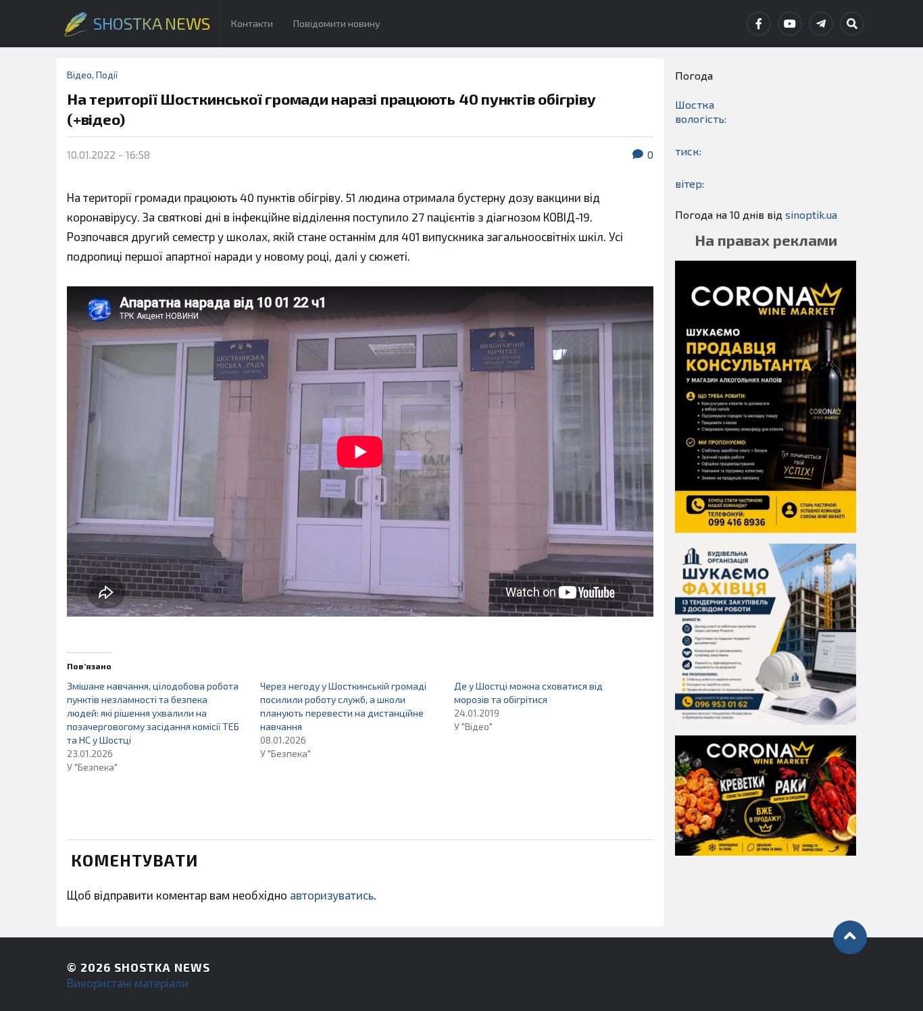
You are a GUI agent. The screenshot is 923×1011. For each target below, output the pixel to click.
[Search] (852, 23)
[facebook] (759, 23)
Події (107, 74)
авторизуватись (332, 895)
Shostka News (162, 967)
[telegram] (821, 23)
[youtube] (790, 23)
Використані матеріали (128, 982)
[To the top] (850, 937)
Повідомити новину (336, 23)
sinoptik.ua (811, 214)
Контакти (252, 23)
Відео (79, 74)
